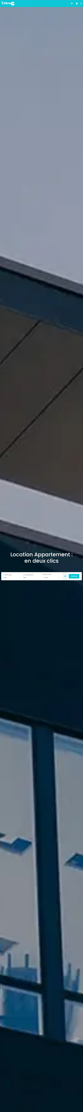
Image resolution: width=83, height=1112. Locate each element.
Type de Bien (8, 575)
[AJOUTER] (78, 1107)
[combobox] (12, 577)
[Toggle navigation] (81, 4)
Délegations (47, 574)
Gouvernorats (28, 575)
